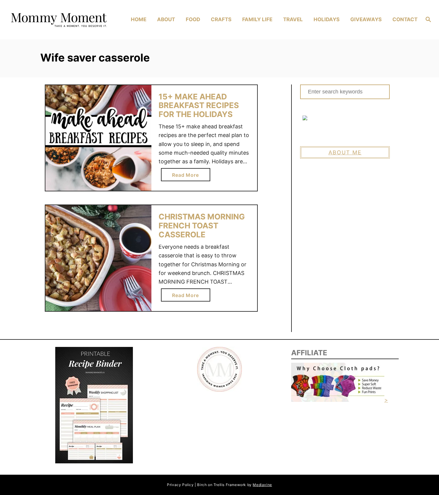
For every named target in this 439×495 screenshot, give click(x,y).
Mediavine (262, 484)
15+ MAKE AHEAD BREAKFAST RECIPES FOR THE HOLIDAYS (199, 105)
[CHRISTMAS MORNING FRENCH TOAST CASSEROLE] (98, 258)
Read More (187, 176)
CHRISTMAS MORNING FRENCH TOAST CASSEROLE (202, 225)
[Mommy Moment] (58, 19)
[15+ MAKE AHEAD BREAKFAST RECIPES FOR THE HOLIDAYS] (98, 138)
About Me (345, 152)
